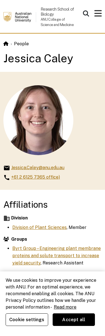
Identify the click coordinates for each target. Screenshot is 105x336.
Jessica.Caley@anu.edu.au (37, 167)
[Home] (5, 43)
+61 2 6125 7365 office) (35, 177)
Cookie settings (26, 319)
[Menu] (98, 15)
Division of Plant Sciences (39, 227)
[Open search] (86, 13)
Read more (65, 307)
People (21, 43)
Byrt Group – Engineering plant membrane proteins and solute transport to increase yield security (56, 255)
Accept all (73, 319)
